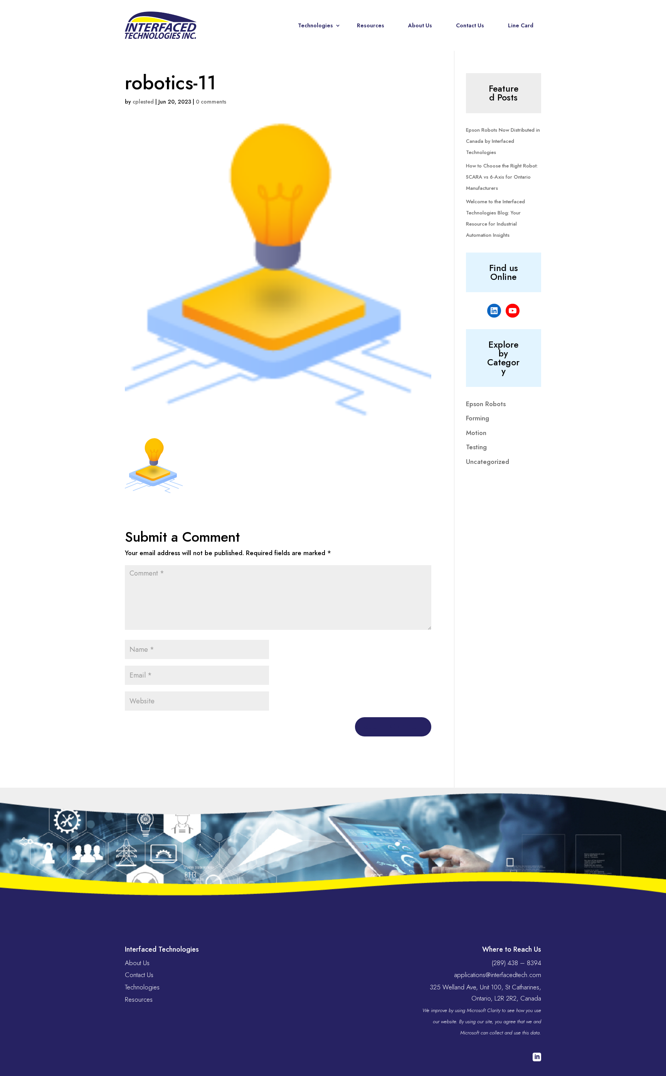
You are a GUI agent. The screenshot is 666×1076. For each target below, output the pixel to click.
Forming (477, 418)
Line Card (520, 25)
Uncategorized (487, 461)
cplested (143, 101)
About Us (420, 25)
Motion (476, 432)
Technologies (315, 25)
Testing (476, 447)
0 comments (211, 101)
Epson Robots (486, 403)
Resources (370, 25)
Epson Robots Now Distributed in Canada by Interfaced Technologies (503, 141)
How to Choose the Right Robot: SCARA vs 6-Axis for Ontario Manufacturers (502, 177)
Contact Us (470, 25)
